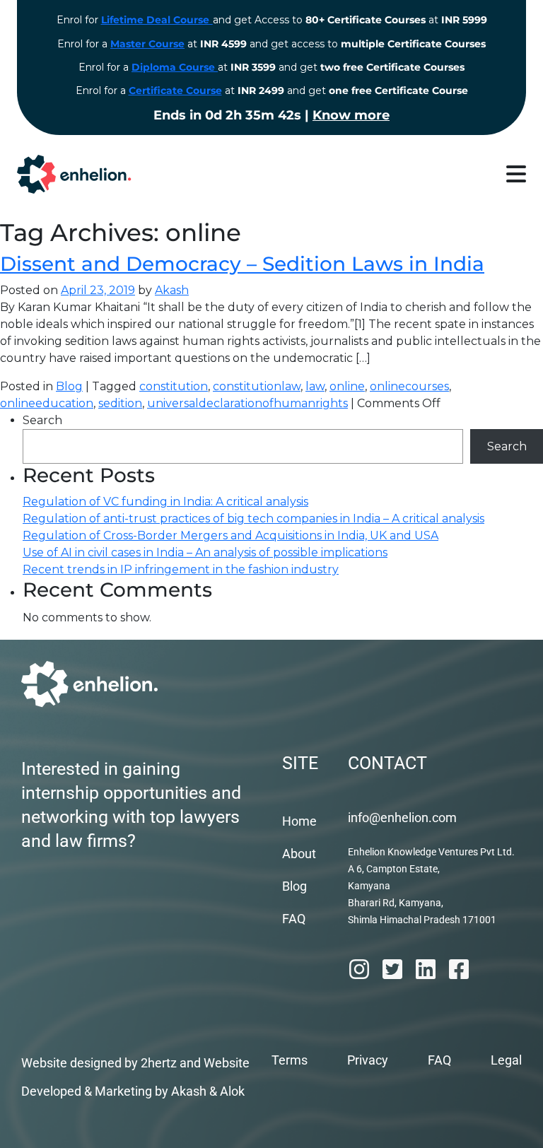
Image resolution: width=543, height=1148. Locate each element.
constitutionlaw (256, 386)
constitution (173, 386)
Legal (506, 1060)
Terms (290, 1060)
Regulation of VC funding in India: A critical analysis (165, 501)
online (347, 386)
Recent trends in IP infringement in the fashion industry (181, 569)
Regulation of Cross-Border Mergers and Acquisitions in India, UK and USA (230, 535)
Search (42, 420)
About (299, 853)
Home (299, 821)
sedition (120, 403)
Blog (69, 386)
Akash (172, 290)
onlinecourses (409, 386)
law (315, 386)
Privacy (367, 1060)
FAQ (293, 918)
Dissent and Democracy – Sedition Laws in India (242, 264)
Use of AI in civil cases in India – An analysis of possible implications (205, 552)
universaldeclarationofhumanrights (247, 403)
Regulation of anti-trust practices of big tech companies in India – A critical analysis (253, 518)
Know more (351, 115)
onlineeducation (46, 403)
